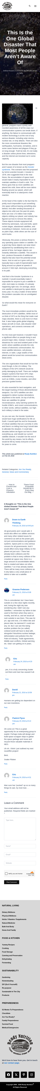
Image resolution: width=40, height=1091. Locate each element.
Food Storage (7, 952)
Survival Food (7, 1024)
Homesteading (7, 981)
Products (5, 995)
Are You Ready (25, 469)
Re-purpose (6, 988)
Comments (19, 71)
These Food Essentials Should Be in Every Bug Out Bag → (28, 488)
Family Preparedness (10, 1020)
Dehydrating (7, 959)
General (5, 472)
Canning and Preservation (12, 955)
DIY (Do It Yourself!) (9, 984)
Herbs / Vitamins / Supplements (14, 919)
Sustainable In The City (11, 991)
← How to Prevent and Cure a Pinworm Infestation (11, 488)
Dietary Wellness (8, 912)
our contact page (11, 1063)
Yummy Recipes (8, 945)
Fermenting (6, 963)
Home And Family (9, 930)
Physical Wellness (9, 916)
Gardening (6, 977)
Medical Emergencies (10, 1028)
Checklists (6, 1013)
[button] (8, 1075)
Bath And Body (8, 926)
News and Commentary (19, 472)
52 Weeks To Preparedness (12, 1010)
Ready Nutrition (31, 454)
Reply (5, 579)
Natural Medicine (8, 923)
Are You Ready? (8, 1017)
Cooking (5, 948)
